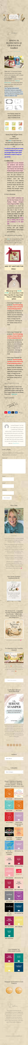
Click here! (14, 394)
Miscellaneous (11, 416)
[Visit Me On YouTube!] (14, 520)
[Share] (9, 412)
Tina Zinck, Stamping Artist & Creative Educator (14, 17)
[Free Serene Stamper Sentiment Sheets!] (14, 602)
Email (4, 483)
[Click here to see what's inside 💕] (14, 638)
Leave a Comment (17, 51)
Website (4, 490)
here (10, 140)
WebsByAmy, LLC (19, 1036)
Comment (5, 458)
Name (4, 476)
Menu (15, 33)
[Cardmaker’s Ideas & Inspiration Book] (14, 723)
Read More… (16, 443)
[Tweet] (12, 412)
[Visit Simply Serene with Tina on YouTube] (14, 662)
